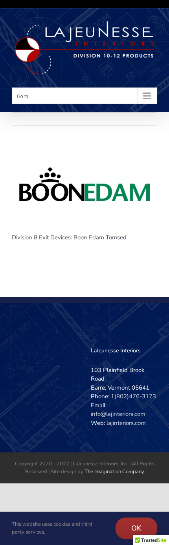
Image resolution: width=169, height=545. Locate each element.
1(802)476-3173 (133, 396)
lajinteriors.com (126, 423)
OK (136, 528)
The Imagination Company (114, 471)
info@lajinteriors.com (118, 414)
